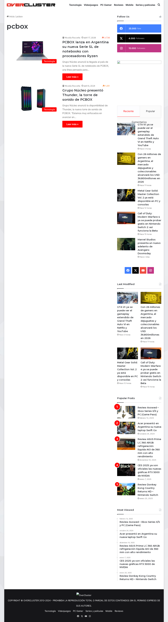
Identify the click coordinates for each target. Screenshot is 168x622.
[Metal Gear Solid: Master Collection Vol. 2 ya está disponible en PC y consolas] (126, 195)
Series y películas (145, 4)
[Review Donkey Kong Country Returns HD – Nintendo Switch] (126, 489)
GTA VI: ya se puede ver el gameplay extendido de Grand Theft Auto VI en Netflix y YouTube (148, 135)
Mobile (129, 4)
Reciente (128, 111)
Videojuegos (91, 4)
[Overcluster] (31, 4)
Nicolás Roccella (72, 37)
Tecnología (75, 4)
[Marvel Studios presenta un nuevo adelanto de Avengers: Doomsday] (126, 244)
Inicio (12, 16)
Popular (150, 111)
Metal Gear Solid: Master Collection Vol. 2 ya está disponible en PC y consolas (149, 197)
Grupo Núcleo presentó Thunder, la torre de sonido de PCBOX (82, 95)
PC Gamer (106, 4)
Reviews (118, 4)
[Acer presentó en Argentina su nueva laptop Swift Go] (126, 428)
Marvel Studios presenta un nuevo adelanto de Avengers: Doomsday (149, 246)
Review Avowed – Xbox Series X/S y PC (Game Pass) (148, 411)
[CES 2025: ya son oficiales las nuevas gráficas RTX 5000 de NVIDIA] (126, 470)
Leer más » (72, 76)
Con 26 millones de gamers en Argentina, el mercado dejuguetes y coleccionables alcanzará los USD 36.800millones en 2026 (149, 168)
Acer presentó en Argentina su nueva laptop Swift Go (149, 427)
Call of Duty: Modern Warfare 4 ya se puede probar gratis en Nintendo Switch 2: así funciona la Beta (151, 373)
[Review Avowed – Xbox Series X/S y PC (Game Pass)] (126, 412)
